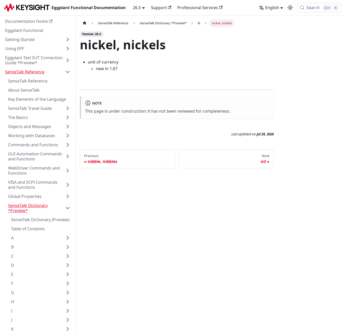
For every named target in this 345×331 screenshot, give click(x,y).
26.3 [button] (137, 7)
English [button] (272, 7)
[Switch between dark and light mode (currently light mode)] (290, 8)
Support (159, 7)
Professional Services (197, 7)
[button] (37, 39)
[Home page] (84, 23)
